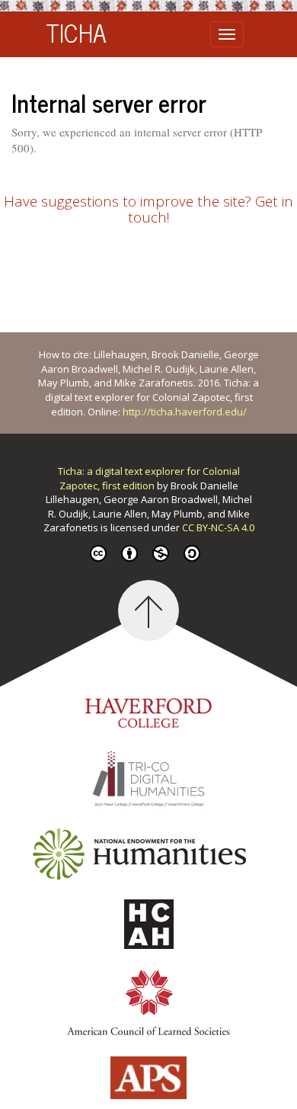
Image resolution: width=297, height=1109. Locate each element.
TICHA (76, 32)
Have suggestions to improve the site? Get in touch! (148, 209)
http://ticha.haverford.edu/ (185, 411)
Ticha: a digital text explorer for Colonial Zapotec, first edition (149, 478)
